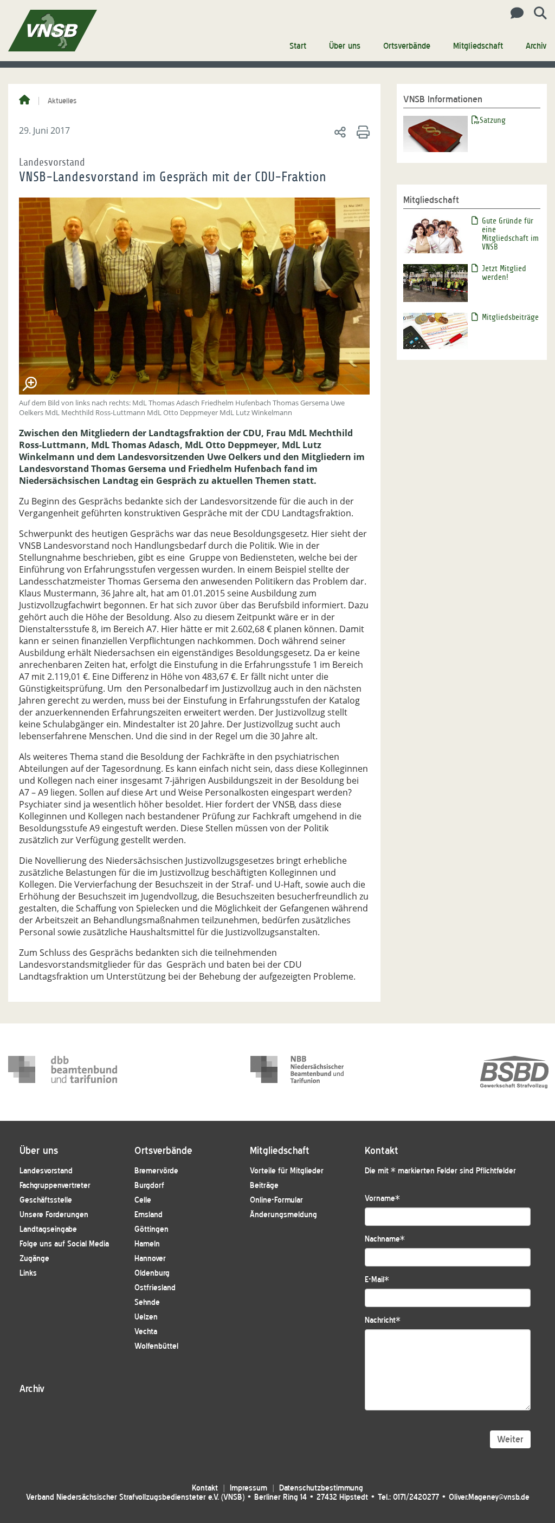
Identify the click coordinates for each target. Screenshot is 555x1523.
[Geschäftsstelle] (514, 13)
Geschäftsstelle (46, 1200)
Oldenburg (152, 1273)
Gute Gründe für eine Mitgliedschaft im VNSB (510, 233)
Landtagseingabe (48, 1229)
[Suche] (536, 13)
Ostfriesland (155, 1287)
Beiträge (264, 1185)
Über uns (344, 46)
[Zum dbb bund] (63, 1072)
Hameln (147, 1244)
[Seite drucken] (361, 131)
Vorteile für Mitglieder (287, 1171)
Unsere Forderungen (54, 1214)
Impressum (248, 1488)
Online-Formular (276, 1200)
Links (28, 1273)
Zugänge (34, 1258)
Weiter (510, 1439)
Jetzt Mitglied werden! (504, 272)
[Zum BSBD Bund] (514, 1072)
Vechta (145, 1331)
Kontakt (205, 1488)
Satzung (493, 120)
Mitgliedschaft (478, 46)
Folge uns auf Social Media (64, 1244)
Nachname (385, 1239)
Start (297, 46)
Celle (142, 1200)
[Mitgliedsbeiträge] (435, 330)
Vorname (382, 1198)
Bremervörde (156, 1171)
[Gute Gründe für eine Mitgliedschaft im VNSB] (435, 234)
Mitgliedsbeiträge (510, 317)
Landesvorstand (46, 1171)
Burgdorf (149, 1185)
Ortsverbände (406, 46)
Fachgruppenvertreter (55, 1185)
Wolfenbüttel (156, 1346)
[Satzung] (435, 133)
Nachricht (383, 1320)
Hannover (150, 1258)
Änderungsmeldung (283, 1214)
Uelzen (146, 1317)
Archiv (536, 46)
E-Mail (377, 1279)
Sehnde (147, 1302)
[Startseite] (24, 100)
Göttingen (151, 1229)
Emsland (148, 1214)
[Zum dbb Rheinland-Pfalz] (305, 1072)
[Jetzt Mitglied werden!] (435, 282)
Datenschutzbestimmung (321, 1488)
